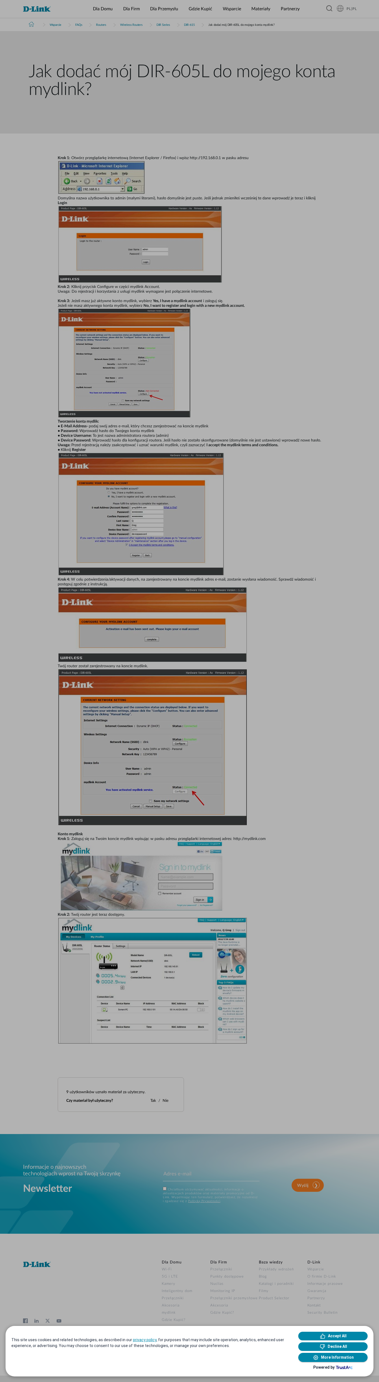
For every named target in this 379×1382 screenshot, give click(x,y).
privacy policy (144, 1340)
